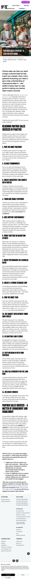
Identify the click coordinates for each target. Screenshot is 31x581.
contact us (11, 489)
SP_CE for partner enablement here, (17, 486)
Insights (10, 58)
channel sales (23, 95)
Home (5, 58)
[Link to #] (28, 553)
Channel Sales (18, 58)
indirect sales (8, 97)
